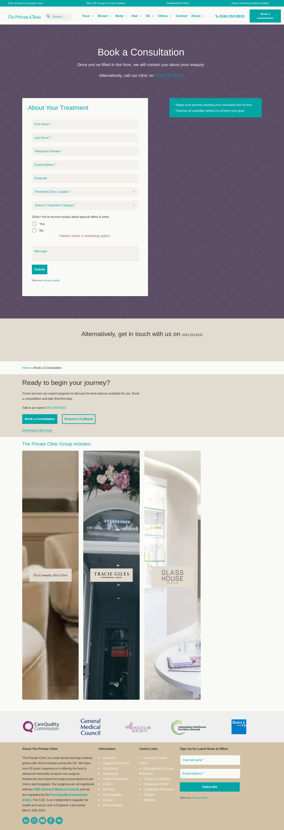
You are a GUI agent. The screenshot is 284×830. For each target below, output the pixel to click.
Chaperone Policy (156, 784)
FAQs (107, 784)
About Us (109, 758)
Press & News (112, 805)
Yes (42, 224)
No (41, 230)
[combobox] (85, 191)
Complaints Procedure (159, 789)
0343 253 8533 (232, 16)
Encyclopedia (112, 794)
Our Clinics (110, 768)
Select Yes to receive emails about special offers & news (70, 217)
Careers (149, 794)
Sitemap (149, 800)
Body (119, 16)
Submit (39, 269)
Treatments (110, 773)
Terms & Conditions (157, 779)
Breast (102, 16)
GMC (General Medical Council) (56, 789)
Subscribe (209, 786)
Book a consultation (265, 15)
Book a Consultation (40, 419)
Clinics (163, 16)
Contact (181, 16)
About (195, 16)
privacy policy (51, 280)
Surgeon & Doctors (116, 763)
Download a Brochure (37, 430)
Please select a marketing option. (85, 236)
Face (86, 16)
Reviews (109, 789)
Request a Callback (79, 419)
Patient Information (116, 779)
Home (26, 367)
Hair (135, 16)
